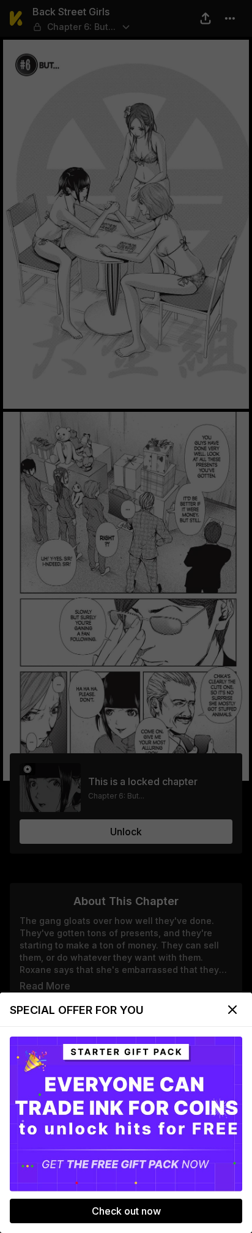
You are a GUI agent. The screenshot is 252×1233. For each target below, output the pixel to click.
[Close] (232, 1009)
